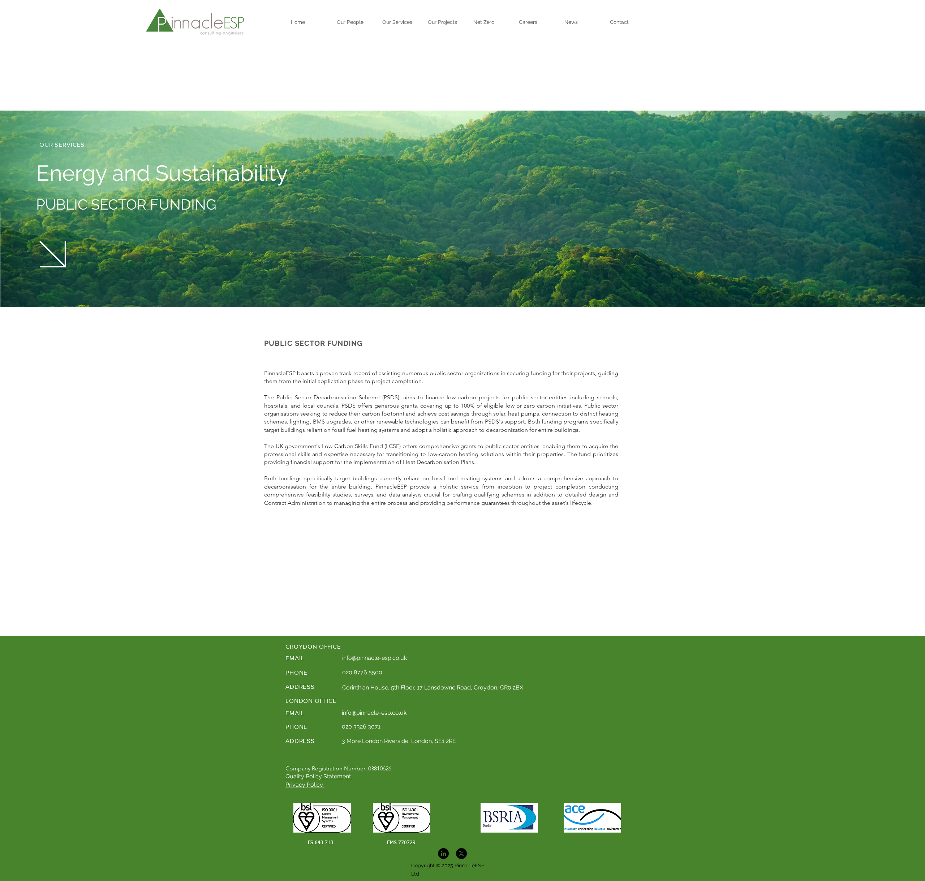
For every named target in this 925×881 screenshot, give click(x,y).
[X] (461, 853)
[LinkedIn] (443, 853)
